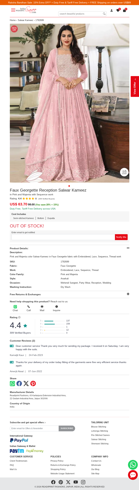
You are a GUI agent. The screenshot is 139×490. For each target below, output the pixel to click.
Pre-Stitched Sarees (100, 435)
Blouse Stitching (98, 427)
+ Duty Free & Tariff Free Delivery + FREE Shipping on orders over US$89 (91, 2)
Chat (15, 310)
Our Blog (95, 469)
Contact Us (96, 461)
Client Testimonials (18, 461)
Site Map (95, 473)
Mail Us (13, 469)
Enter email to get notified (23, 232)
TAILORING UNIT (100, 422)
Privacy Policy (57, 461)
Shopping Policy (58, 469)
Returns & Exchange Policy (63, 465)
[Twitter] (26, 384)
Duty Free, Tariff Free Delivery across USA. (33, 208)
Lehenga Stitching (99, 431)
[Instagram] (83, 482)
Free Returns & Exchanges (25, 294)
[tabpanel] (69, 103)
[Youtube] (76, 482)
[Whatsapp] (12, 383)
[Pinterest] (33, 384)
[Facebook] (19, 384)
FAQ (12, 465)
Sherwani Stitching (99, 443)
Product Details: (19, 248)
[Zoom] (69, 103)
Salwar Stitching (98, 439)
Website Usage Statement (62, 473)
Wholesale (96, 465)
